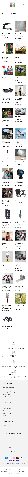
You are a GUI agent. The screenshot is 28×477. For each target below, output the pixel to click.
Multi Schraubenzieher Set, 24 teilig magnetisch (6, 223)
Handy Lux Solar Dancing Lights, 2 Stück (7, 122)
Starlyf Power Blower (18, 56)
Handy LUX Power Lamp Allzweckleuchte (7, 265)
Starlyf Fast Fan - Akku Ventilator (19, 181)
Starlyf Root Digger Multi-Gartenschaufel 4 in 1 (20, 223)
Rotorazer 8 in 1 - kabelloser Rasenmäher (7, 57)
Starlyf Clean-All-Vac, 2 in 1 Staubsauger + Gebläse (19, 266)
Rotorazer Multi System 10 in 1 (6, 287)
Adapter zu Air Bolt (7, 326)
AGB (4, 415)
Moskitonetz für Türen (6, 244)
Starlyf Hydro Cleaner (5, 162)
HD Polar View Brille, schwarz (6, 98)
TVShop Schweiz (11, 463)
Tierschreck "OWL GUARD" (20, 306)
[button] (4, 5)
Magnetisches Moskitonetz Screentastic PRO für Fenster (19, 36)
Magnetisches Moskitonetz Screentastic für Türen (19, 100)
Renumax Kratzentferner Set (7, 78)
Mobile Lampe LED (20, 162)
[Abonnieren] (23, 439)
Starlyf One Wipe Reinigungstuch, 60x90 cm (6, 142)
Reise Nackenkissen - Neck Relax (7, 181)
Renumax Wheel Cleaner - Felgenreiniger (19, 245)
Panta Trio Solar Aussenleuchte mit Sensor (20, 79)
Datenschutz (7, 425)
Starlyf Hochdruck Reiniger (7, 34)
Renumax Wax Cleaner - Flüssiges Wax (7, 202)
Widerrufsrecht (7, 413)
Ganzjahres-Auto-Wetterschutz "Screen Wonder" (19, 118)
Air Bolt (17, 200)
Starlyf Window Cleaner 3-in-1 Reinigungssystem (20, 142)
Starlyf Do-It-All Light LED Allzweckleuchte (6, 307)
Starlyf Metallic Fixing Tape (19, 287)
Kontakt (5, 406)
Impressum (6, 428)
